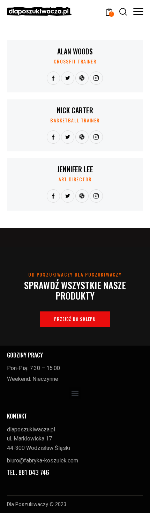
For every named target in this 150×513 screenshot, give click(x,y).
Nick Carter (75, 110)
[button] (75, 393)
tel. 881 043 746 (28, 472)
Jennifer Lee (75, 169)
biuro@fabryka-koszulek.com (42, 460)
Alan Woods (75, 51)
